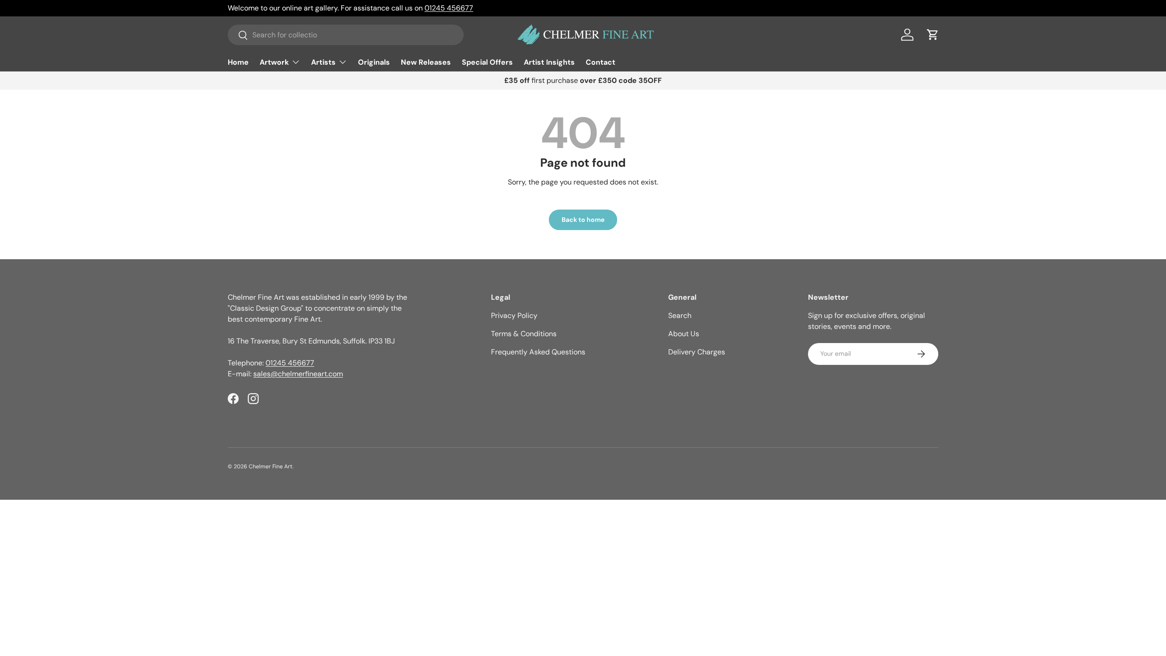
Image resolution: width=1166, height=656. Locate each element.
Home (238, 62)
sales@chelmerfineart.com (298, 374)
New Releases (426, 62)
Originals (374, 62)
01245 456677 (448, 8)
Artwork (274, 62)
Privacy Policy (514, 315)
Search (679, 315)
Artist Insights (549, 62)
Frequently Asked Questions (538, 352)
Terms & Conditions (524, 333)
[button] (933, 35)
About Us (683, 333)
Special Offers (487, 62)
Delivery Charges (696, 352)
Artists (323, 62)
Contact (600, 62)
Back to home (583, 219)
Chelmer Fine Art (270, 466)
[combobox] (346, 35)
